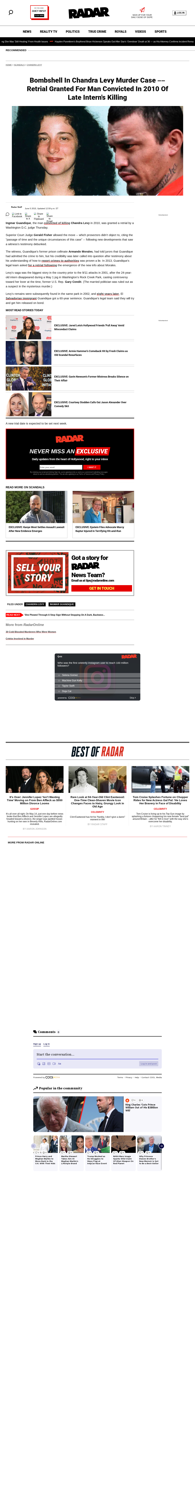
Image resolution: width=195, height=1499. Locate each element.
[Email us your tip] (39, 19)
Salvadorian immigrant (21, 298)
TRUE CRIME (97, 31)
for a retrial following (42, 265)
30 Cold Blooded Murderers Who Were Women (31, 632)
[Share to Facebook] (17, 214)
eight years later (108, 293)
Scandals (19, 65)
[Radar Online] (89, 13)
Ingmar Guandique (62, 604)
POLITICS (73, 31)
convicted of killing (57, 223)
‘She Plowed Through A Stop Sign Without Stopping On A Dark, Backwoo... (64, 615)
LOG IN (181, 13)
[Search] (11, 14)
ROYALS (120, 31)
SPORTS (161, 31)
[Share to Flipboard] (39, 214)
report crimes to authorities (60, 260)
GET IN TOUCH (101, 588)
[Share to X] (28, 214)
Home (9, 65)
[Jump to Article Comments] (7, 214)
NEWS (27, 31)
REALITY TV (48, 31)
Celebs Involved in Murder (20, 638)
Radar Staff (16, 207)
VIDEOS (140, 31)
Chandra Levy (34, 65)
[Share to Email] (50, 214)
